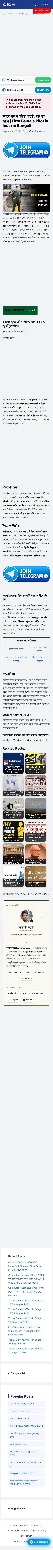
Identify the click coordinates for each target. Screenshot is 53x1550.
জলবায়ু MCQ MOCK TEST (22, 1473)
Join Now (44, 80)
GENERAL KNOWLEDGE (36, 893)
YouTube (29, 999)
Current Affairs (38, 14)
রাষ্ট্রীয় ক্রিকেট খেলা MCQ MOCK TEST (23, 1453)
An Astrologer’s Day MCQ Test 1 (26, 1426)
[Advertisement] (26, 47)
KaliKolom (9, 4)
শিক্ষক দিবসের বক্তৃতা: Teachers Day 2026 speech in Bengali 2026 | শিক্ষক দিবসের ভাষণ (24, 1331)
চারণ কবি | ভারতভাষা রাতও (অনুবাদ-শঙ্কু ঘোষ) (24, 1435)
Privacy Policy (39, 1530)
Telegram (14, 999)
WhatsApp (38, 993)
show (31, 310)
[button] (35, 4)
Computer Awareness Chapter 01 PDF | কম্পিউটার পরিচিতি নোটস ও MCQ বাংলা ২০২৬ (26, 1291)
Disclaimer (26, 1535)
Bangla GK (23, 14)
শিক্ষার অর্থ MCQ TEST (19, 1418)
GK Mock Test (8, 14)
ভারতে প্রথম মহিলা (16, 648)
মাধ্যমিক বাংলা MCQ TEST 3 (22, 1403)
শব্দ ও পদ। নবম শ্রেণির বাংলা (20, 1411)
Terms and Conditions (18, 1530)
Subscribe (44, 10)
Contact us (36, 1525)
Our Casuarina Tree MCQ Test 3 (25, 1464)
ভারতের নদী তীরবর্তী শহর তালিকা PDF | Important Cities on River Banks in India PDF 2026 (25, 1266)
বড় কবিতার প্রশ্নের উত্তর (19, 1444)
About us (24, 1525)
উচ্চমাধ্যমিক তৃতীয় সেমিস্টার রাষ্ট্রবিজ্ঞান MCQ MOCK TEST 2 (23, 1482)
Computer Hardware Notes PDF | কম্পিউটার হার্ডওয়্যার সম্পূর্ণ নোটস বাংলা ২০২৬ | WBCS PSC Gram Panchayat (26, 1279)
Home (14, 1525)
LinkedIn (13, 993)
